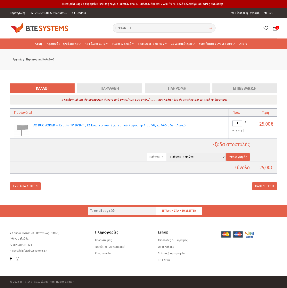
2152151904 (60, 13)
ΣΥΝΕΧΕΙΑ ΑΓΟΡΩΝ (25, 186)
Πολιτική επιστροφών (171, 253)
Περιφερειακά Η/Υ (151, 44)
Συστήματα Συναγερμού (215, 44)
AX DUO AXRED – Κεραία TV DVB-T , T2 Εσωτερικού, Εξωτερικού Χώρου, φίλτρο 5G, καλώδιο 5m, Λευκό (109, 125)
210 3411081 (25, 244)
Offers (243, 44)
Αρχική (17, 59)
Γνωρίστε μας (103, 240)
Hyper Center (65, 282)
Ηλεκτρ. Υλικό (121, 44)
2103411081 (42, 13)
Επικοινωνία (103, 253)
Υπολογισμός (238, 157)
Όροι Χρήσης (166, 247)
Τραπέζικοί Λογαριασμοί (110, 247)
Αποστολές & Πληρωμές (173, 240)
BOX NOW (164, 260)
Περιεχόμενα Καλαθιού (40, 59)
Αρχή (38, 44)
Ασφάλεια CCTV (95, 44)
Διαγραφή (238, 130)
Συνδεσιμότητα (181, 44)
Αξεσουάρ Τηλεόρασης (62, 44)
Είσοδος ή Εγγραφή (246, 13)
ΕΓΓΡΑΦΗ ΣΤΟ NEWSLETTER (178, 210)
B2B (270, 13)
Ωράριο (81, 13)
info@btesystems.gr (34, 250)
